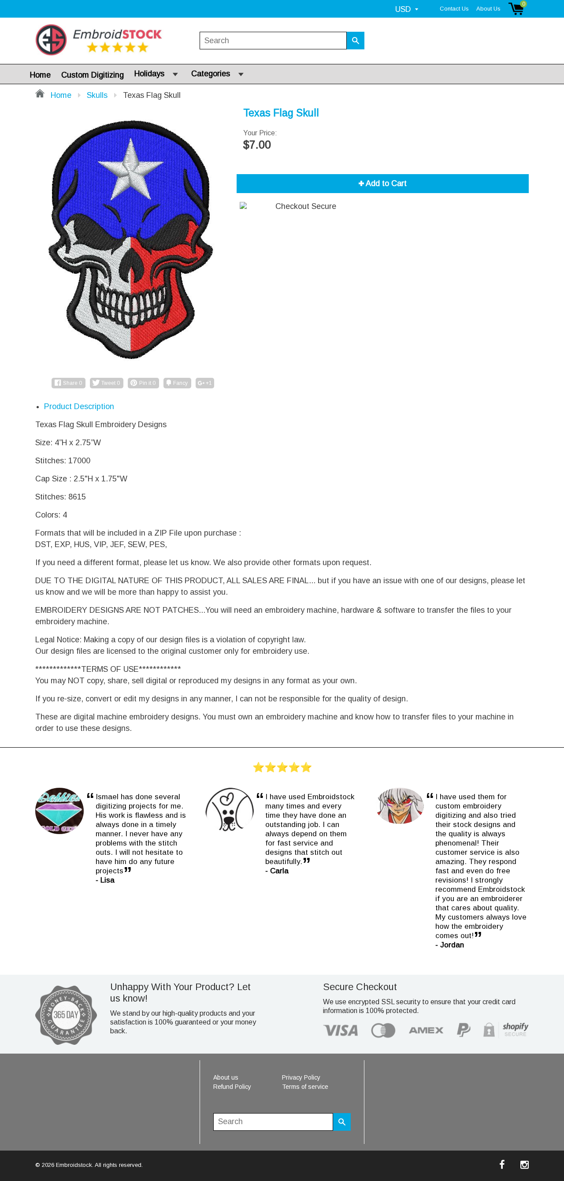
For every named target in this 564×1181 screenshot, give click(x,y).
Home (40, 75)
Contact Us (454, 8)
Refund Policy (232, 1086)
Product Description (79, 406)
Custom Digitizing (92, 75)
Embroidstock (74, 1165)
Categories (210, 73)
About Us (488, 8)
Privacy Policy (301, 1077)
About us (225, 1077)
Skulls (97, 95)
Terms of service (305, 1086)
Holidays (149, 73)
